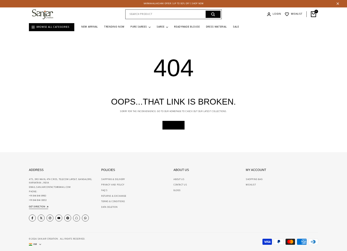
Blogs (177, 190)
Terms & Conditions (113, 202)
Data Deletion (109, 207)
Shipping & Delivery (113, 179)
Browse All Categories (53, 27)
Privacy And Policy (113, 185)
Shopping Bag (254, 179)
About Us (179, 179)
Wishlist (251, 185)
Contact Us (180, 185)
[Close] (337, 4)
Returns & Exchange (113, 196)
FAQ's (104, 190)
